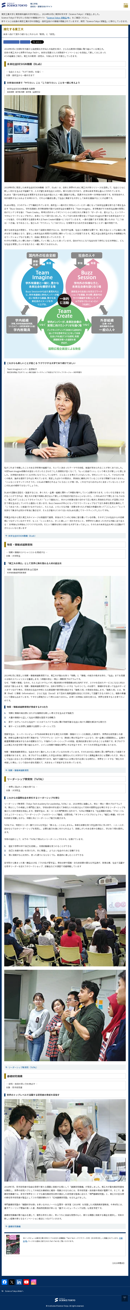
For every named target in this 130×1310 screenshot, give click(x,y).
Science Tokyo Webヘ (14, 1291)
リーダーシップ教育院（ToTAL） (23, 1067)
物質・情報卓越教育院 (18, 770)
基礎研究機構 (14, 1226)
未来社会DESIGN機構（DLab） (22, 535)
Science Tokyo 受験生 (57, 17)
